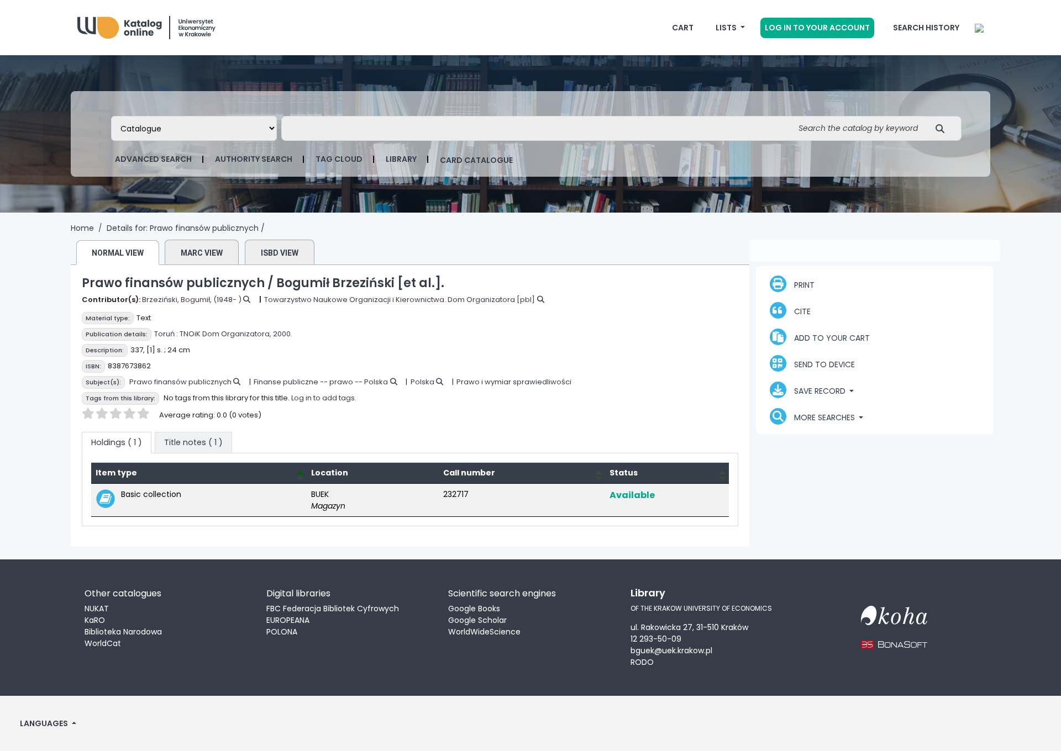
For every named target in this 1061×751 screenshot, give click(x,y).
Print (803, 284)
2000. (282, 334)
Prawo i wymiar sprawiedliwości (513, 382)
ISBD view (279, 252)
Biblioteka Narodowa (123, 631)
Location (329, 472)
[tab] (193, 443)
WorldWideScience (484, 631)
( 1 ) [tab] (116, 442)
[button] (683, 28)
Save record (820, 390)
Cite (801, 311)
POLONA (281, 631)
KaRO (95, 620)
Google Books (474, 608)
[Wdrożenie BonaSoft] (894, 637)
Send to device (823, 364)
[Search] (943, 128)
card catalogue (476, 160)
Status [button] (624, 472)
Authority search (253, 159)
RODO (642, 662)
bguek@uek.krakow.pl (671, 650)
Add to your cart (831, 337)
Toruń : (166, 334)
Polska (422, 382)
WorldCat (103, 643)
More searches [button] (824, 417)
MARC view (202, 252)
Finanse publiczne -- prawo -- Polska (321, 382)
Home (82, 228)
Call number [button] (469, 472)
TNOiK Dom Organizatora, (225, 334)
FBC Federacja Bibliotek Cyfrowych (332, 608)
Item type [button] (116, 472)
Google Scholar (477, 620)
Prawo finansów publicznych (180, 382)
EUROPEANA (287, 620)
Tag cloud (339, 159)
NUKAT (97, 608)
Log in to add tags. (323, 398)
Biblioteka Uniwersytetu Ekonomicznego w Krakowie (160, 25)
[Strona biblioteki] (979, 27)
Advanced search (153, 159)
